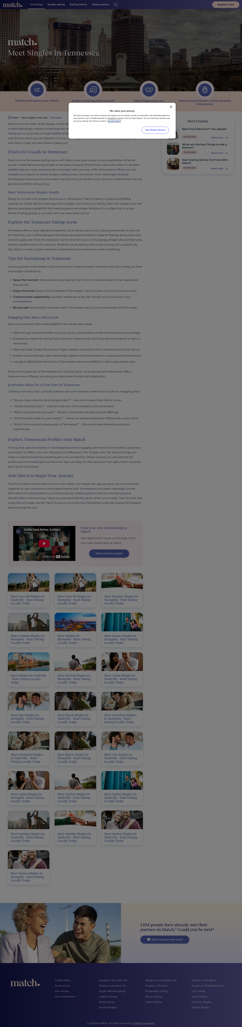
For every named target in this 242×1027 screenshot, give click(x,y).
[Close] (171, 106)
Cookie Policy (114, 121)
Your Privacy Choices (155, 130)
